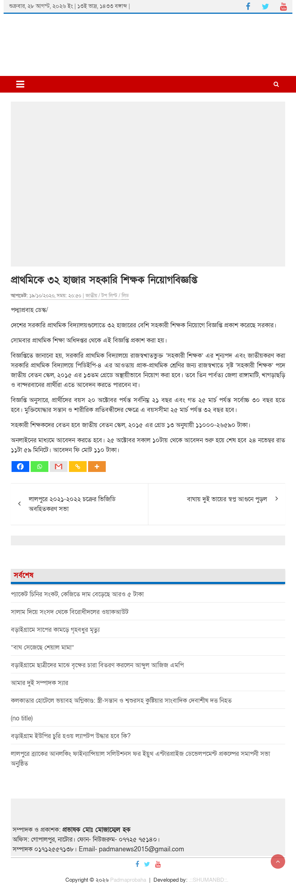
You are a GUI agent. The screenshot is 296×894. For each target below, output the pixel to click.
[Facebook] (20, 466)
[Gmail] (59, 466)
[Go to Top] (278, 861)
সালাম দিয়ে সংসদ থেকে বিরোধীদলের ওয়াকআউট (70, 612)
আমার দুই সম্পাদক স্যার (39, 683)
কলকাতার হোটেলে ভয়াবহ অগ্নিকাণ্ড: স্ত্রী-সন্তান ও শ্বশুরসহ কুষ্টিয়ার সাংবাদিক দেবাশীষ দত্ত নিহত (121, 701)
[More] (97, 466)
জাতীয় (91, 295)
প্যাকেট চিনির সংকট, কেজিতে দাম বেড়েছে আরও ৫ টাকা (77, 594)
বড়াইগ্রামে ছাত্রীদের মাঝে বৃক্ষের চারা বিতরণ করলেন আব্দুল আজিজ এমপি (97, 665)
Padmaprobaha (128, 880)
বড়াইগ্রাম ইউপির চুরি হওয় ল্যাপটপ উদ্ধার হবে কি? (71, 736)
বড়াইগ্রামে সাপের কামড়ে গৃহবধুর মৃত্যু (55, 630)
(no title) (21, 718)
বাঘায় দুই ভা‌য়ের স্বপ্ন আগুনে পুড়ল (227, 499)
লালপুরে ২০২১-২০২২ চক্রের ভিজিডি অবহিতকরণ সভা (72, 504)
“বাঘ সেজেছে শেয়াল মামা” (42, 647)
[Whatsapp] (39, 466)
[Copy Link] (78, 466)
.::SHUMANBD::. (208, 880)
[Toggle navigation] (20, 84)
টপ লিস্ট (109, 295)
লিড (125, 295)
